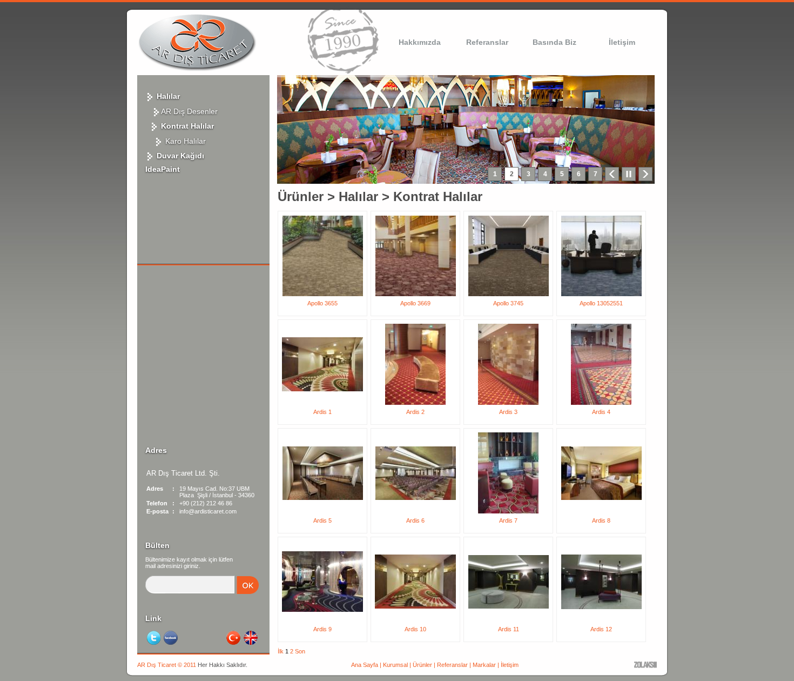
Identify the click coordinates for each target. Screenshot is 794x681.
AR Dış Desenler (189, 111)
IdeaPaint (162, 169)
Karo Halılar (184, 141)
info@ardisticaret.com (208, 511)
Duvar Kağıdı (179, 155)
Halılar (167, 96)
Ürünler (301, 196)
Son (300, 651)
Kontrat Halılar (186, 126)
